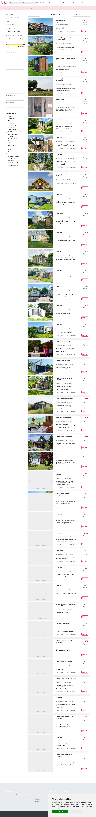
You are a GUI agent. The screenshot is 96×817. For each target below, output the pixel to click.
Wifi (9, 121)
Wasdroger (11, 127)
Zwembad (11, 136)
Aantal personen (11, 28)
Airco (9, 149)
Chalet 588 (59, 213)
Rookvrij (10, 116)
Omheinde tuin (12, 134)
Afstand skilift (10, 95)
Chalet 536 (59, 155)
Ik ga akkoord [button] (56, 811)
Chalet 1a (59, 270)
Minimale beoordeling (12, 50)
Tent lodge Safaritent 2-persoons (63, 174)
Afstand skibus (10, 102)
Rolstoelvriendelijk (13, 163)
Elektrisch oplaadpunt (14, 132)
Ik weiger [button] (64, 811)
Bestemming (9, 14)
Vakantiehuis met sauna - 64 (65, 361)
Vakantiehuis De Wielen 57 (64, 661)
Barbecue (11, 154)
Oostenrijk (52, 794)
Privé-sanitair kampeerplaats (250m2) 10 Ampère (65, 59)
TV (9, 147)
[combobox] (15, 64)
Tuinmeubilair (12, 130)
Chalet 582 (59, 194)
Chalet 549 (59, 737)
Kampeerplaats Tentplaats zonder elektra (64, 79)
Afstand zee (9, 75)
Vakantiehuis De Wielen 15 (64, 437)
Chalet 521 (59, 120)
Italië (36, 798)
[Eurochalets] (4, 2)
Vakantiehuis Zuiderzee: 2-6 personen (65, 641)
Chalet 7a (59, 324)
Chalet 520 (59, 514)
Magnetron (11, 158)
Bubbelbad (11, 143)
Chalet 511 (59, 251)
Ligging (8, 68)
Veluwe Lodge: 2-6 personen (64, 399)
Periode (8, 21)
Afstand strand (11, 82)
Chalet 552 (59, 232)
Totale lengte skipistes (13, 89)
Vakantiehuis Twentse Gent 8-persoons (65, 473)
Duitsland (37, 796)
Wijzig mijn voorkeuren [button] (76, 811)
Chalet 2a (59, 585)
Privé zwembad (12, 138)
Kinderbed (11, 145)
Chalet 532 (59, 454)
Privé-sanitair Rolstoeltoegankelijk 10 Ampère (66, 100)
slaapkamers (10, 35)
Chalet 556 (59, 305)
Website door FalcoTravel (25, 814)
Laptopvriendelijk (13, 165)
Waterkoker (11, 161)
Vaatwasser (11, 123)
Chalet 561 (59, 568)
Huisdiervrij (11, 119)
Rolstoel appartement (63, 342)
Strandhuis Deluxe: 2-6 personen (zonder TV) (66, 605)
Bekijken (84, 31)
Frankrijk (37, 800)
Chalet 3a (59, 286)
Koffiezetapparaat (13, 156)
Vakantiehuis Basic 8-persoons (66, 679)
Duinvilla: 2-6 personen (63, 623)
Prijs (7, 43)
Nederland (38, 794)
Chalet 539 (59, 533)
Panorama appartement (63, 418)
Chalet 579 (59, 698)
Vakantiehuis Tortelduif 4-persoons (64, 755)
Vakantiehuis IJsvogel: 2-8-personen (64, 717)
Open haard (11, 152)
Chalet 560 (59, 550)
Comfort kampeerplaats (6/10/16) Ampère (63, 38)
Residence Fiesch (61, 20)
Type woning (10, 61)
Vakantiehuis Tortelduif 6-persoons (64, 379)
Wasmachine (12, 125)
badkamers (20, 35)
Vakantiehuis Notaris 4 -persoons (63, 494)
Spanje (37, 801)
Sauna (10, 141)
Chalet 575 (59, 137)
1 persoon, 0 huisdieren (13, 31)
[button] (51, 26)
